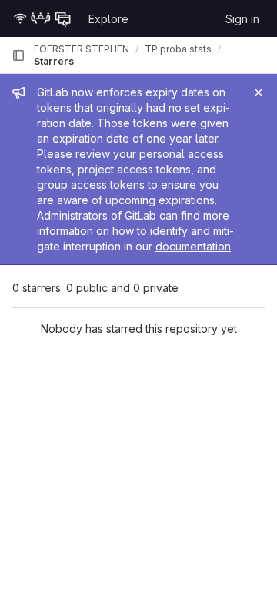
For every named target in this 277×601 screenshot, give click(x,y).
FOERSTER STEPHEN (81, 49)
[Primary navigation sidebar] (18, 55)
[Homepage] (42, 18)
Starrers (54, 61)
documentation (193, 246)
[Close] (258, 92)
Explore (108, 18)
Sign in (242, 18)
